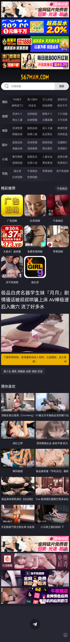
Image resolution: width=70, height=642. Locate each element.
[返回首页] (65, 634)
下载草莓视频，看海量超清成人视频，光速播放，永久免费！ (35, 359)
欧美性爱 (62, 128)
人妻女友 (47, 156)
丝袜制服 (32, 119)
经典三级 (32, 134)
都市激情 (17, 156)
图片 (5, 145)
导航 (5, 173)
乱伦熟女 (47, 134)
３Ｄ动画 (62, 113)
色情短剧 (32, 177)
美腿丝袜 (17, 148)
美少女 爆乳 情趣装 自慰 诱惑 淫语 (23, 371)
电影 (5, 131)
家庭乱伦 (32, 156)
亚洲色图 (32, 142)
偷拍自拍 (32, 128)
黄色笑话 (47, 162)
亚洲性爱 (17, 128)
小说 (5, 159)
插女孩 (17, 171)
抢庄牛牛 (62, 105)
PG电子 (17, 99)
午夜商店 (32, 171)
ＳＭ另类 (62, 119)
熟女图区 (47, 148)
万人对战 (47, 99)
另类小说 (32, 162)
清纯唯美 (32, 148)
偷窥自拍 (17, 142)
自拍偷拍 (32, 113)
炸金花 (32, 105)
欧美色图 (47, 142)
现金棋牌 (47, 105)
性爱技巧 (62, 162)
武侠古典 (62, 156)
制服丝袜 (17, 134)
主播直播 (47, 119)
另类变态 (62, 134)
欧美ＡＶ (47, 113)
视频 (5, 116)
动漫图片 (62, 142)
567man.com (35, 77)
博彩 (5, 102)
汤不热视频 (62, 171)
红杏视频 (17, 177)
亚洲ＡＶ (17, 113)
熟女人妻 (17, 119)
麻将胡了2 (17, 105)
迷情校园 (17, 162)
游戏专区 (62, 99)
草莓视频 (47, 171)
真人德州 (32, 99)
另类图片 (62, 148)
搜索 (61, 86)
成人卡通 (47, 128)
